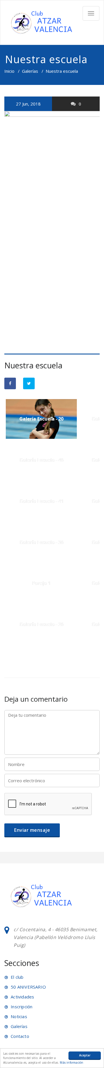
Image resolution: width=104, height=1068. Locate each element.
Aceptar (84, 1055)
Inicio (9, 71)
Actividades (22, 997)
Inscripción (21, 1006)
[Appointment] (41, 22)
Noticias (19, 1016)
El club (17, 977)
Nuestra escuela (33, 365)
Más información (71, 1062)
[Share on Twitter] (29, 383)
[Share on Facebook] (10, 383)
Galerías (30, 71)
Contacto (20, 1036)
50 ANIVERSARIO (28, 987)
